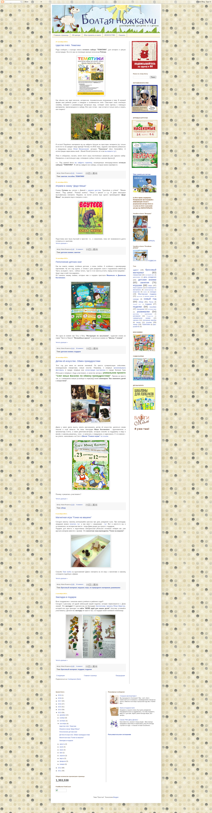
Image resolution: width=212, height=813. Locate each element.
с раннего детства (93, 190)
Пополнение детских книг (69, 262)
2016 (60, 704)
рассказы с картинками (142, 314)
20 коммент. (80, 584)
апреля (62, 756)
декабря (63, 715)
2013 (60, 712)
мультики (139, 296)
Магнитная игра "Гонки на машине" (74, 517)
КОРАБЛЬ (151, 241)
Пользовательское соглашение (119, 734)
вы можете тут (110, 151)
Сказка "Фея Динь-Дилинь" (129, 720)
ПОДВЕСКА (152, 261)
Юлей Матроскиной (81, 149)
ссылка (149, 322)
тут (105, 524)
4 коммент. (79, 504)
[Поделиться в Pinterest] (96, 173)
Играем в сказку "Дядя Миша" (71, 186)
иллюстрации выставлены (95, 370)
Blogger (115, 797)
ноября (62, 718)
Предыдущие (120, 675)
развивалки (143, 311)
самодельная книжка (141, 318)
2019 (60, 695)
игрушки (137, 285)
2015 (60, 707)
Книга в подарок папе (127, 708)
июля (62, 747)
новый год (150, 299)
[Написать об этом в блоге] (89, 173)
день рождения (150, 277)
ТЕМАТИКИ (146, 324)
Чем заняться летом (141, 174)
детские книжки (147, 279)
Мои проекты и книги (92, 35)
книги (145, 292)
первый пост (137, 304)
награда (136, 299)
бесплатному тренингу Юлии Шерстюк (110, 606)
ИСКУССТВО (110, 35)
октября (63, 721)
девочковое (136, 277)
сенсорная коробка (149, 320)
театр (135, 324)
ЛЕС (149, 227)
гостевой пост (149, 275)
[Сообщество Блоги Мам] (142, 432)
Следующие (60, 675)
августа (62, 744)
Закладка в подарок (66, 597)
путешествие (152, 309)
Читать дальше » (62, 243)
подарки (148, 304)
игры (150, 285)
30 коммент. (80, 348)
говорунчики (137, 275)
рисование (136, 316)
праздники (140, 309)
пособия (153, 307)
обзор (141, 302)
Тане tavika (67, 572)
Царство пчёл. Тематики (68, 45)
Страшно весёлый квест (128, 696)
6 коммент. (79, 666)
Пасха (151, 302)
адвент (136, 270)
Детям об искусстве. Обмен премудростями (78, 361)
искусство (136, 292)
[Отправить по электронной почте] (87, 173)
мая (61, 753)
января (62, 764)
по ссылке (95, 436)
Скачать (122, 35)
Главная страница (61, 35)
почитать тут (75, 524)
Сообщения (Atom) (74, 679)
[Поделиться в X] (91, 173)
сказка (138, 322)
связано (136, 320)
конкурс (153, 292)
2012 (60, 768)
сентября (63, 723)
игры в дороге (138, 288)
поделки (137, 306)
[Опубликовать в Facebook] (94, 173)
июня (62, 750)
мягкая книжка (149, 296)
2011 (60, 771)
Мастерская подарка (147, 294)
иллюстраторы (149, 290)
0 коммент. (79, 173)
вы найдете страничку (83, 163)
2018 (60, 698)
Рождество (150, 316)
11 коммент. (79, 249)
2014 (60, 709)
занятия (144, 282)
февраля (63, 761)
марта (62, 758)
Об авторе (76, 35)
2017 (60, 701)
